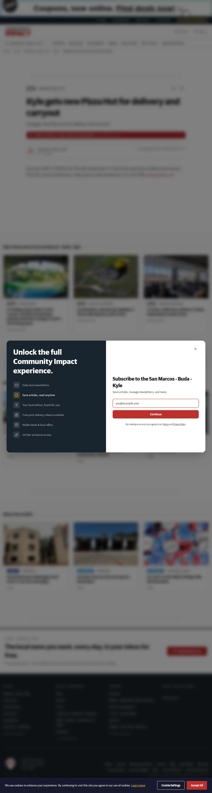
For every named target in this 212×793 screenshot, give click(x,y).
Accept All (197, 785)
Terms (166, 424)
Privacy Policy (179, 424)
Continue (155, 414)
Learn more (138, 785)
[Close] (195, 349)
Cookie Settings (170, 785)
